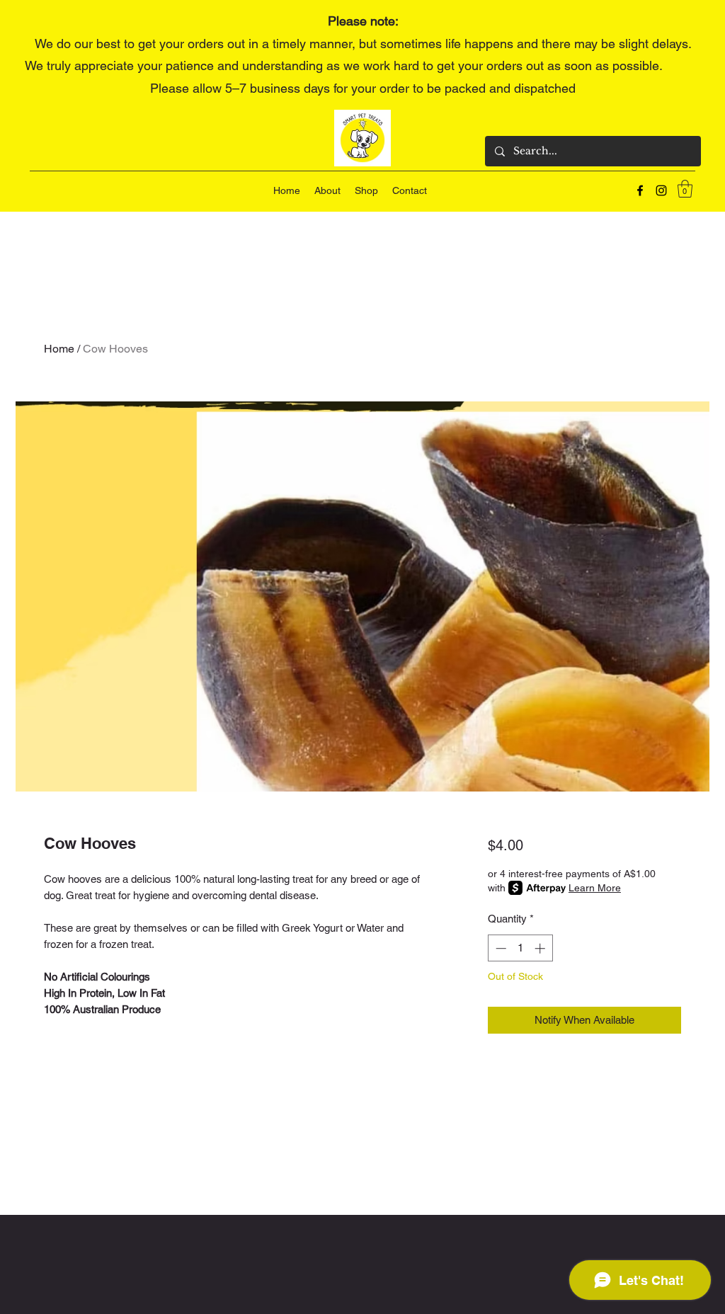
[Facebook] (640, 190)
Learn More (595, 887)
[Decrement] (499, 948)
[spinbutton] (520, 948)
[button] (685, 189)
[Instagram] (661, 190)
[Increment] (541, 948)
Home (59, 348)
